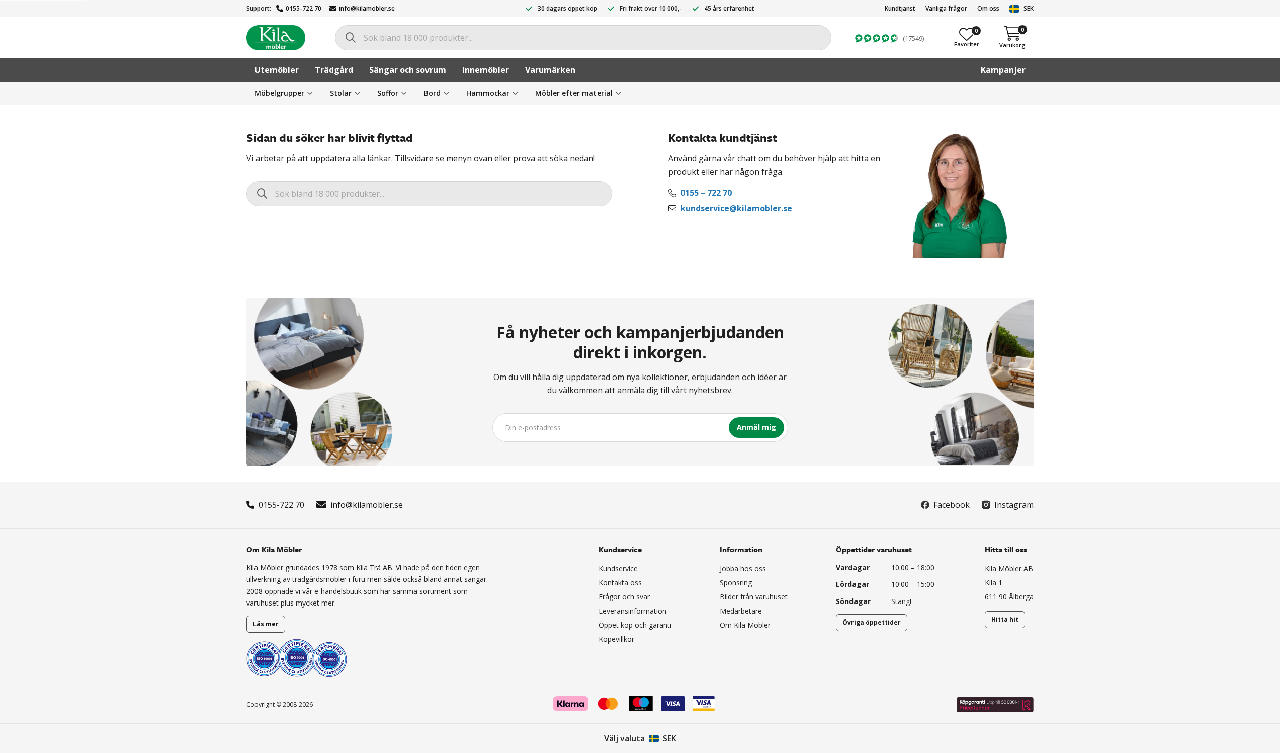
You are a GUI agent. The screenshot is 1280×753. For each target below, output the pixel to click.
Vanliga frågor (946, 8)
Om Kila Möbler (745, 625)
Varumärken (550, 70)
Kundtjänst (900, 8)
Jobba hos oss (743, 568)
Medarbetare (741, 611)
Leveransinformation (632, 611)
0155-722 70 (303, 8)
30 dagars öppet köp (568, 8)
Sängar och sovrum (407, 70)
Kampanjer (1003, 70)
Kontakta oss (620, 582)
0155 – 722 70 (706, 192)
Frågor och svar (624, 596)
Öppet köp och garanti (635, 625)
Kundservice (618, 568)
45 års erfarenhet (729, 8)
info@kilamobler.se (367, 8)
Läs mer (266, 624)
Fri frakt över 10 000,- (651, 8)
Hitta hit (1004, 619)
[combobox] (583, 37)
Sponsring (736, 582)
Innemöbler (485, 70)
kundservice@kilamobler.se (736, 208)
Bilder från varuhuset (754, 596)
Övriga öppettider (871, 622)
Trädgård (334, 70)
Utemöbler (276, 70)
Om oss (988, 8)
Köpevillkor (616, 639)
